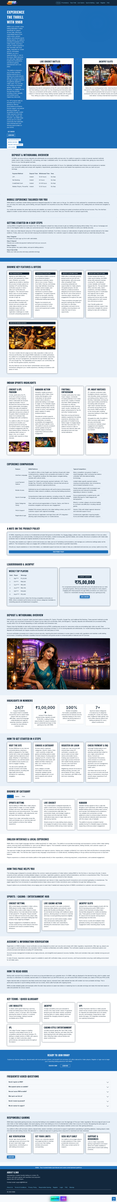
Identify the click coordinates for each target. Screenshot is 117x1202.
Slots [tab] (23, 796)
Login (97, 3)
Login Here (65, 1066)
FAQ (108, 3)
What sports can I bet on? (15, 1096)
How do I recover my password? (17, 1101)
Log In (63, 1198)
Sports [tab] (10, 796)
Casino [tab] (17, 796)
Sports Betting (90, 3)
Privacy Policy (68, 535)
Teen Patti (73, 3)
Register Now (55, 1198)
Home (58, 3)
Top (114, 1199)
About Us (10, 1187)
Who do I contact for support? (17, 1106)
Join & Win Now (85, 597)
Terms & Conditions (20, 1187)
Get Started (11, 132)
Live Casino (81, 3)
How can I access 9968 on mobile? (18, 1091)
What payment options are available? (18, 1087)
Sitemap (71, 1187)
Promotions (65, 3)
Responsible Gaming (45, 1187)
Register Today (53, 1066)
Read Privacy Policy (58, 552)
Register (103, 3)
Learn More (11, 135)
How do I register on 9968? (16, 1082)
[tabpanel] (58, 813)
